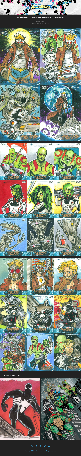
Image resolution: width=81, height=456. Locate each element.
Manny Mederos (40, 451)
